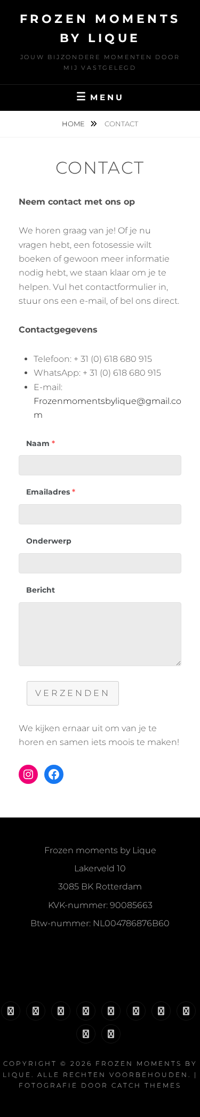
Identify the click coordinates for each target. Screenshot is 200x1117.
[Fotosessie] (111, 1011)
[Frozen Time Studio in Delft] (35, 1011)
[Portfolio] (161, 1011)
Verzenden (72, 693)
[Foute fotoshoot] (60, 1011)
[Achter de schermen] (85, 1033)
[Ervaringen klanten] (186, 1011)
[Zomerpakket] (85, 1011)
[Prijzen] (136, 1011)
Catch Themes (146, 1085)
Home (74, 123)
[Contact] (111, 1033)
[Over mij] (10, 1011)
